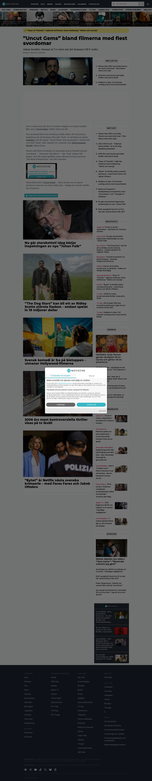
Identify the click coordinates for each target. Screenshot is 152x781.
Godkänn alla (91, 405)
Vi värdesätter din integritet (60, 375)
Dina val (91, 376)
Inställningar (61, 405)
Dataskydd (102, 411)
